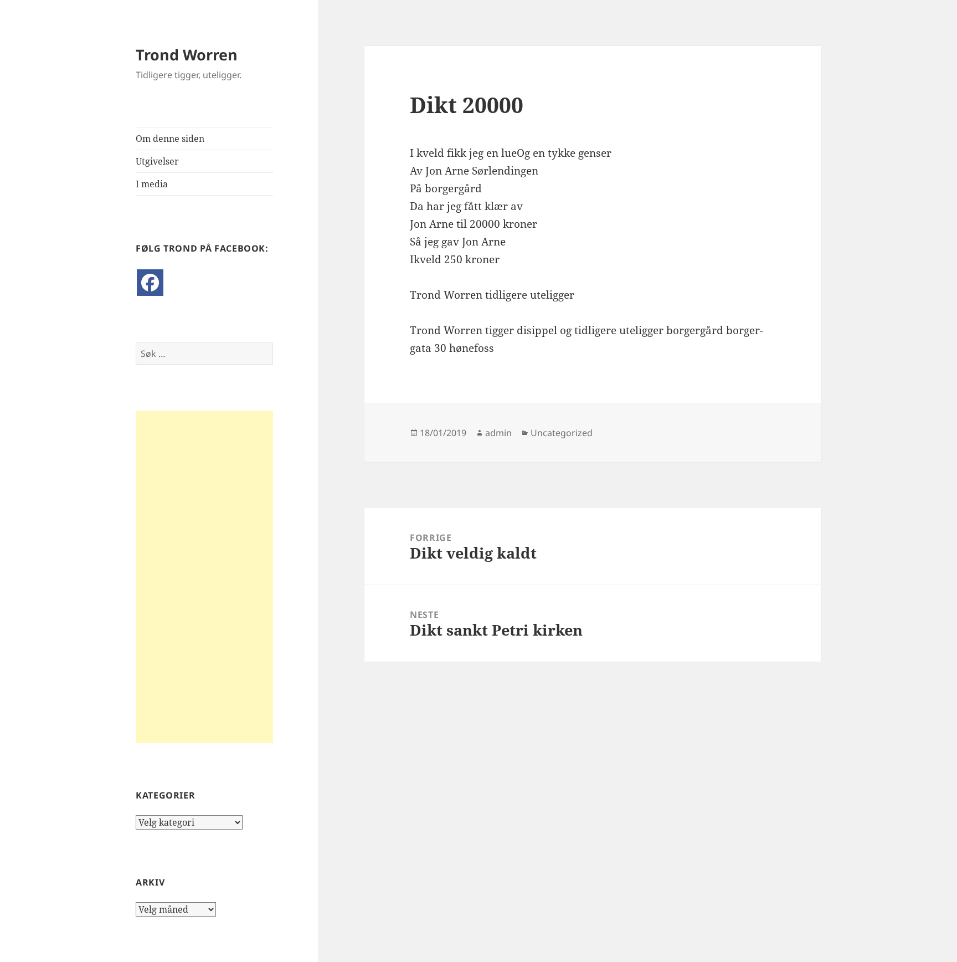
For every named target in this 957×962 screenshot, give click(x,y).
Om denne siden (170, 138)
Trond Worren (187, 54)
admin (498, 433)
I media (152, 184)
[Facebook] (150, 282)
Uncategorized (562, 433)
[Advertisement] (204, 577)
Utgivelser (157, 161)
